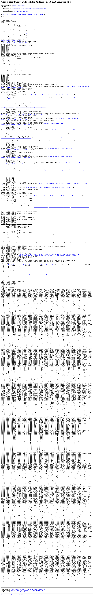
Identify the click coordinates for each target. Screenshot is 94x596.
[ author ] (27, 11)
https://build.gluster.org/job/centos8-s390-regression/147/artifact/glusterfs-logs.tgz (30, 264)
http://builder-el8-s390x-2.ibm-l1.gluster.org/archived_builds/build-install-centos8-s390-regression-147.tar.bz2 (50, 254)
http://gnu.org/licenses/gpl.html (33, 33)
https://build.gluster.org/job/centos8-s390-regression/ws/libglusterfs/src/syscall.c (50, 94)
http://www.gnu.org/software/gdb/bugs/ (11, 40)
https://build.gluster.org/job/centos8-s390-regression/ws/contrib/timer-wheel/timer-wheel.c (55, 195)
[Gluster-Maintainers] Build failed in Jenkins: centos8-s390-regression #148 (26, 10)
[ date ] (14, 11)
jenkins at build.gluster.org (19, 5)
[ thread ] (18, 11)
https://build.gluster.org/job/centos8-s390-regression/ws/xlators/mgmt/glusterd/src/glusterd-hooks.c (61, 207)
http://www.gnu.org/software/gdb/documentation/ (16, 42)
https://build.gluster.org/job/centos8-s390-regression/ (36, 274)
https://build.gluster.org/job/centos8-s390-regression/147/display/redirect (23, 14)
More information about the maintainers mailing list (12, 594)
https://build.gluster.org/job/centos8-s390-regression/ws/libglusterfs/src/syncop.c (49, 187)
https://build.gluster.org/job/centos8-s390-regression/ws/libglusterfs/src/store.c (23, 107)
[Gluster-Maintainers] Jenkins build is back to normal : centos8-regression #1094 (29, 8)
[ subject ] (22, 11)
